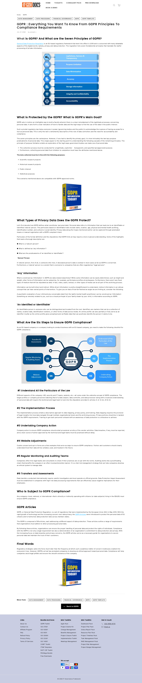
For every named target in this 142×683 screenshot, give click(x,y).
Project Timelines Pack (89, 635)
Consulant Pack (73, 3)
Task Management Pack (89, 638)
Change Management (68, 629)
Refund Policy (25, 635)
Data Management (25, 18)
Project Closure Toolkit (69, 635)
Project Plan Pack (87, 627)
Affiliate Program (26, 629)
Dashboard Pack (87, 624)
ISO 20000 (44, 635)
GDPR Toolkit (45, 624)
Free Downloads (46, 656)
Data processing (43, 18)
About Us (23, 624)
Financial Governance (62, 18)
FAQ (21, 632)
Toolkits (58, 3)
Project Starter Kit (67, 627)
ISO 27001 (44, 627)
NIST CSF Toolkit (46, 650)
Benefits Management (68, 632)
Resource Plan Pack (88, 632)
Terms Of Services (26, 641)
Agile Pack (64, 624)
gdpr (77, 18)
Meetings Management (69, 641)
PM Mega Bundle (46, 653)
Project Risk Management (90, 644)
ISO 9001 (44, 632)
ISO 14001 (44, 641)
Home (48, 3)
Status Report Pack (88, 629)
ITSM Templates (46, 647)
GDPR (25, 15)
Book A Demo (51, 8)
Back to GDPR (72, 606)
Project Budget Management (91, 647)
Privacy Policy (25, 638)
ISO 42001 (44, 629)
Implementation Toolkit (69, 638)
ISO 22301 (44, 638)
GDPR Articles (80, 514)
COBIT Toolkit (45, 644)
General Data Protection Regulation (30, 43)
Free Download (92, 3)
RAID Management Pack (89, 641)
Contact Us (24, 627)
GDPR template (88, 18)
